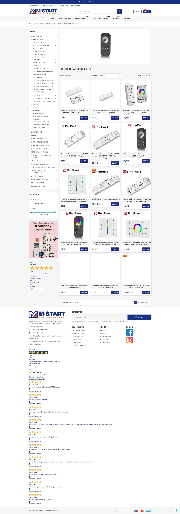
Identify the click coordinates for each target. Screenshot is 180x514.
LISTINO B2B (104, 339)
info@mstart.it (75, 5)
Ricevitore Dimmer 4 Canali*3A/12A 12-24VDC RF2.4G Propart (105, 286)
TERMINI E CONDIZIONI (80, 345)
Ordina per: (94, 75)
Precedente (32, 379)
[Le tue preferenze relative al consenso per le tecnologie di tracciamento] (176, 510)
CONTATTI (103, 333)
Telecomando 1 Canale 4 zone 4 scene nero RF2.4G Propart (137, 155)
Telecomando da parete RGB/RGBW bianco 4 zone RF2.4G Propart (105, 243)
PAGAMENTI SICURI (79, 331)
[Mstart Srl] (47, 11)
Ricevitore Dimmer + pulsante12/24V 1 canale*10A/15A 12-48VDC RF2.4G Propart (105, 156)
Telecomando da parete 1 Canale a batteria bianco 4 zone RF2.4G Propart (74, 200)
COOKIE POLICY (77, 342)
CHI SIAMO (103, 330)
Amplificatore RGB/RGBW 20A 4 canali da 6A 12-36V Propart (137, 286)
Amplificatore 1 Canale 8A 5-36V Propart (106, 199)
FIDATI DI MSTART (105, 336)
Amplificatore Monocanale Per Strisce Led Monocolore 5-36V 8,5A (105, 112)
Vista (139, 75)
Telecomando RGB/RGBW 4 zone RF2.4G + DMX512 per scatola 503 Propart (137, 243)
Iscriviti (140, 317)
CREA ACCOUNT (105, 342)
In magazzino (38, 203)
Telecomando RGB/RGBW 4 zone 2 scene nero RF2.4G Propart (74, 243)
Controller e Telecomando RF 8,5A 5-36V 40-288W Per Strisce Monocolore (74, 112)
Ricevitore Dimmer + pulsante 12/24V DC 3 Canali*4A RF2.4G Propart (137, 200)
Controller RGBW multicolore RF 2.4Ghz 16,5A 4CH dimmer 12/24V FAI (136, 112)
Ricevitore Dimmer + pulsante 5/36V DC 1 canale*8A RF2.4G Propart (74, 155)
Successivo (145, 302)
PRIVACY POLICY (78, 339)
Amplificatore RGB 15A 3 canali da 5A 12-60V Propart (74, 286)
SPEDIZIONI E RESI (78, 334)
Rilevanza (103, 75)
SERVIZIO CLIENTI (78, 337)
